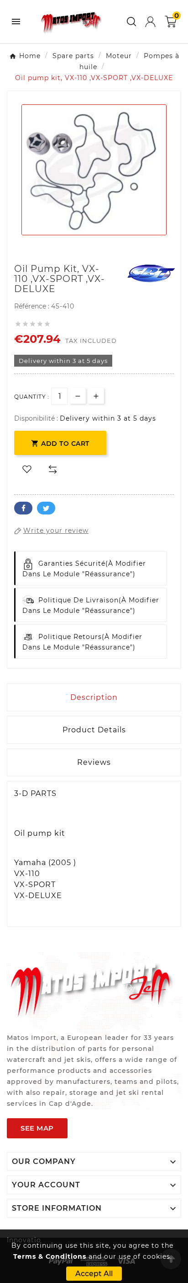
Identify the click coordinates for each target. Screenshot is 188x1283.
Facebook (23, 508)
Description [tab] (94, 697)
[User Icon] (150, 21)
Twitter (46, 508)
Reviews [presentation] (94, 762)
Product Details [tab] (94, 729)
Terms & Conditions (49, 1256)
